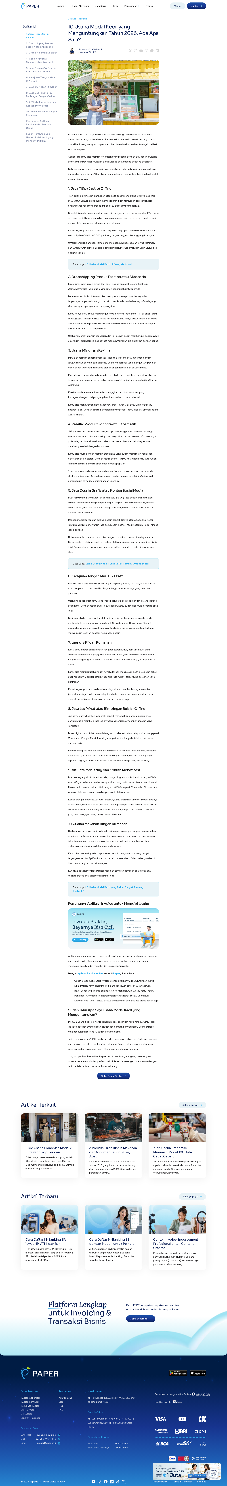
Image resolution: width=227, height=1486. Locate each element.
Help (61, 1406)
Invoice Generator (30, 1397)
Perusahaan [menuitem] (132, 6)
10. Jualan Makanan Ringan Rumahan (41, 113)
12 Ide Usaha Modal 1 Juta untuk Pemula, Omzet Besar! (117, 563)
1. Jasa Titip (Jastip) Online (38, 35)
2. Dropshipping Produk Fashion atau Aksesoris (39, 45)
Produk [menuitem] (61, 6)
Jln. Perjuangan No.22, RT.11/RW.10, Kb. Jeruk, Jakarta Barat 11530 (111, 1399)
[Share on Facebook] (151, 50)
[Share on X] (130, 50)
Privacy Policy (160, 1481)
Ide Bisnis (82, 18)
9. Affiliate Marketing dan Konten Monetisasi (41, 104)
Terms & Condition (182, 1481)
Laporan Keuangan (30, 1418)
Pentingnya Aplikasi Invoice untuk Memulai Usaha (39, 124)
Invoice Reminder (30, 1401)
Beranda (72, 18)
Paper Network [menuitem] (80, 5)
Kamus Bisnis (65, 1397)
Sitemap (201, 1481)
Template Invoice (30, 1406)
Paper (116, 973)
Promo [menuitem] (149, 5)
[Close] (218, 1465)
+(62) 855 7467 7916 (45, 1438)
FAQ (61, 1410)
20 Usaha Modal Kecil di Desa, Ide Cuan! (108, 264)
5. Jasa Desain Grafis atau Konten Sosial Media (41, 70)
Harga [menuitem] (115, 5)
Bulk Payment (28, 1410)
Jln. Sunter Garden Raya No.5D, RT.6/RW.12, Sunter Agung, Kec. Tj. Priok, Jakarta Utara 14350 (111, 1422)
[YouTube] (141, 50)
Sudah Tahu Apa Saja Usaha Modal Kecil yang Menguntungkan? (40, 137)
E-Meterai (26, 1414)
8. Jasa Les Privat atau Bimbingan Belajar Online (40, 94)
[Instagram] (146, 50)
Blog (61, 1401)
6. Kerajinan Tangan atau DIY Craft (40, 79)
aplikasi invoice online (90, 973)
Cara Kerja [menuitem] (100, 5)
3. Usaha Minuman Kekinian (41, 52)
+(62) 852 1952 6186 (45, 1434)
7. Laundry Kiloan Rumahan (41, 86)
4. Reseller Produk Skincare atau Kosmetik (40, 60)
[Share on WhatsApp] (135, 50)
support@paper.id (47, 1443)
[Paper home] (30, 6)
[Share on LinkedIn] (157, 50)
